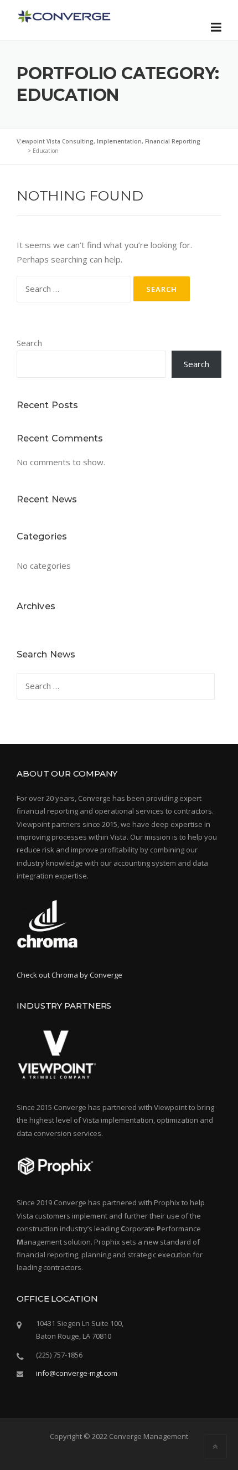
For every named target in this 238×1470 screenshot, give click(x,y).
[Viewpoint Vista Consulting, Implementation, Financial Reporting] (64, 14)
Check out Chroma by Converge (69, 975)
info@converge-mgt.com (76, 1373)
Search (29, 342)
